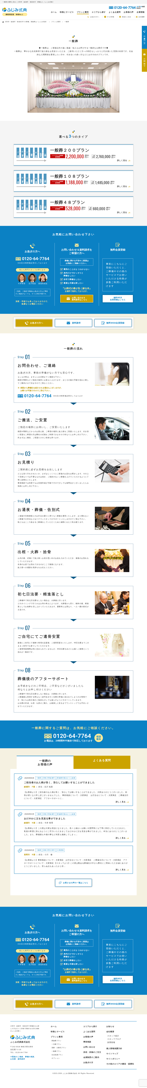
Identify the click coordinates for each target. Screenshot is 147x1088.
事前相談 (87, 1042)
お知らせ (110, 1026)
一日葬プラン (56, 1044)
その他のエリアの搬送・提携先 (120, 1064)
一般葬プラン (56, 1051)
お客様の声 (129, 12)
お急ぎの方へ (94, 17)
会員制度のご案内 (91, 1057)
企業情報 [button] (141, 12)
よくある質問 (115, 12)
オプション (56, 1058)
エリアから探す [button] (99, 12)
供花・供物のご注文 (92, 1052)
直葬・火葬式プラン (59, 1048)
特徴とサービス (58, 1032)
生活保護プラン (57, 1055)
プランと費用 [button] (83, 12)
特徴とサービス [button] (67, 12)
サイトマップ (112, 1054)
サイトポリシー (113, 1059)
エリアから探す (90, 1026)
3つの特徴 (110, 17)
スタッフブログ (114, 1039)
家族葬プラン (56, 1041)
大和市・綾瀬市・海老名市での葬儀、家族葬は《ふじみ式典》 (26, 21)
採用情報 (111, 1042)
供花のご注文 (126, 17)
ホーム (54, 12)
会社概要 (142, 17)
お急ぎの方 (88, 1062)
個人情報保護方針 (114, 1048)
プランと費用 (56, 21)
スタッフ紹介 (113, 1036)
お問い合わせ (89, 1047)
